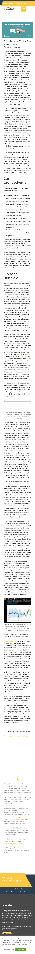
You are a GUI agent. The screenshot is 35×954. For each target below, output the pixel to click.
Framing (24, 356)
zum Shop (17, 3)
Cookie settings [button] (8, 950)
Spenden (23, 892)
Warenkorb (23, 3)
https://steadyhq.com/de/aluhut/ (15, 843)
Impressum (10, 889)
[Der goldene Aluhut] (8, 8)
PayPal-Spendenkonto (16, 819)
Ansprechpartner (8, 3)
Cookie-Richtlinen (12, 892)
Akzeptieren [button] (20, 949)
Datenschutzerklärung (23, 889)
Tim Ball (16, 650)
